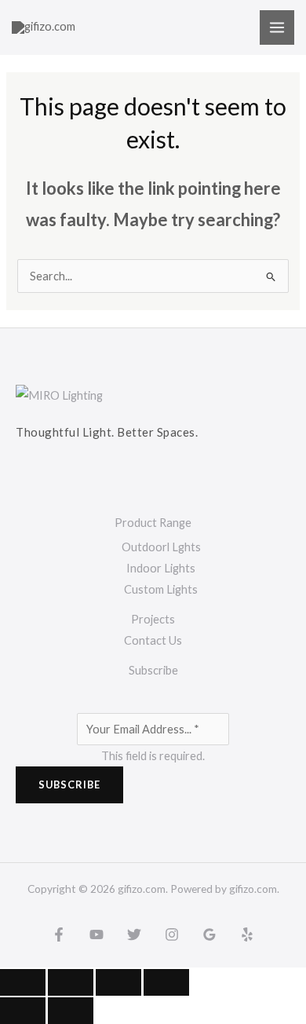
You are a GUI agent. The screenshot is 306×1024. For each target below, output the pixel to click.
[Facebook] (59, 934)
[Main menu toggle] (277, 27)
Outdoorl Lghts (161, 547)
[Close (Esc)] (166, 982)
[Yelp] (247, 934)
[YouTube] (96, 934)
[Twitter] (134, 934)
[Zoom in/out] (23, 982)
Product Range (153, 522)
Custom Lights (161, 589)
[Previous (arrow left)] (23, 1010)
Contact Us (153, 640)
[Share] (118, 982)
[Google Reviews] (209, 934)
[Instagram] (172, 934)
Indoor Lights (160, 568)
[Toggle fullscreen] (70, 982)
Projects (153, 619)
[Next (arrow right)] (70, 1010)
